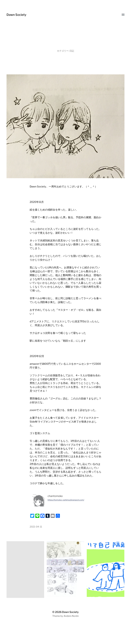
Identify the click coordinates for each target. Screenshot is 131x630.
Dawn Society (16, 15)
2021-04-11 (36, 526)
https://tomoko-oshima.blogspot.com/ (66, 500)
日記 (71, 50)
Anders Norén (71, 616)
